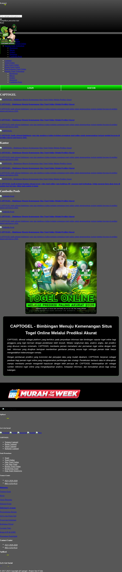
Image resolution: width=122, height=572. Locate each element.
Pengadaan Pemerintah (8, 536)
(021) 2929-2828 (11, 481)
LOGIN (30, 88)
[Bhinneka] (3, 1)
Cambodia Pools (16, 57)
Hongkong (14, 48)
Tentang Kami (5, 492)
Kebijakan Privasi (6, 524)
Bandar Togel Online (13, 467)
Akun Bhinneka (6, 500)
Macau (12, 50)
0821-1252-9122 (11, 483)
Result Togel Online (12, 67)
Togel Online (10, 63)
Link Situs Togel (11, 464)
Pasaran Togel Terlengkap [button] (14, 46)
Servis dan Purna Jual (8, 516)
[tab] (4, 488)
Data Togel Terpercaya (13, 471)
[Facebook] (5, 433)
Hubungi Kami (5, 504)
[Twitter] (14, 433)
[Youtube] (31, 433)
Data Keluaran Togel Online (15, 69)
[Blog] (39, 433)
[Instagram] (22, 433)
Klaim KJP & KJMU (8, 532)
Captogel (8, 61)
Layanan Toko (5, 528)
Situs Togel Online (12, 65)
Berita (2, 496)
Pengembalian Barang (8, 512)
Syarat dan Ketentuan (8, 520)
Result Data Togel (11, 469)
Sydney (12, 52)
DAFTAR (91, 88)
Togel (7, 458)
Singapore (13, 54)
